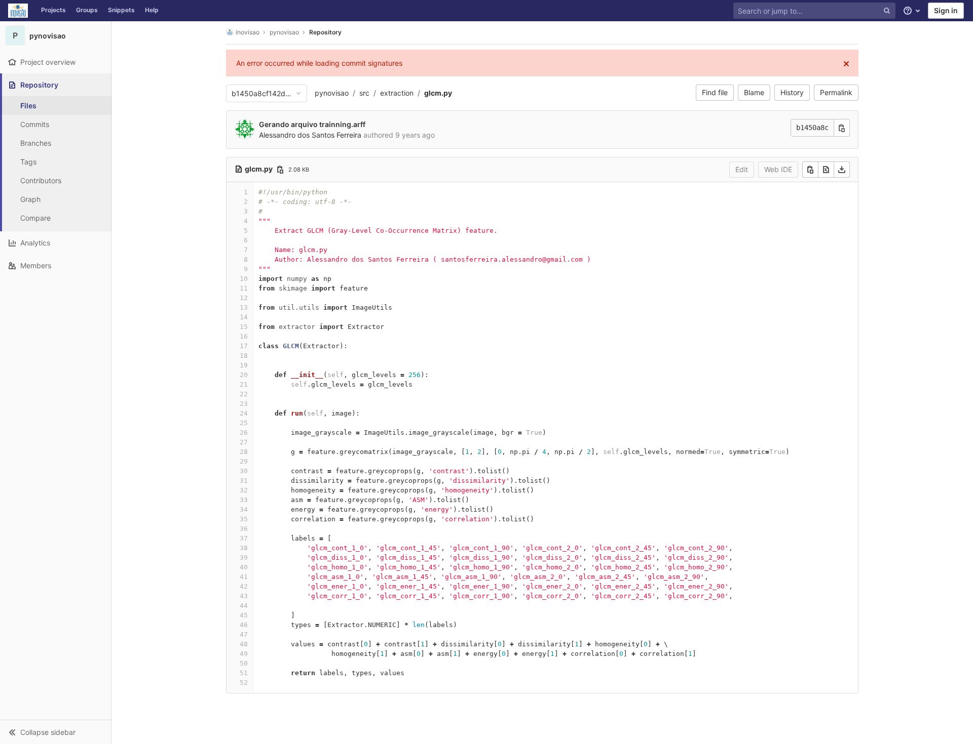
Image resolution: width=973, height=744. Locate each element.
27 (244, 442)
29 (244, 461)
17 (244, 346)
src (364, 93)
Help (152, 10)
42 (244, 586)
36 (244, 528)
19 (244, 365)
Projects (53, 10)
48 (244, 644)
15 (244, 326)
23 (244, 403)
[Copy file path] (280, 169)
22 (244, 394)
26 (244, 432)
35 (244, 519)
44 (244, 605)
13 (244, 307)
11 (244, 288)
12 (244, 298)
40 (244, 567)
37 (244, 538)
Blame (754, 92)
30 (244, 471)
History (792, 92)
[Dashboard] (18, 11)
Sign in (946, 10)
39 (244, 557)
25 (244, 423)
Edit (741, 169)
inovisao (247, 32)
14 (244, 317)
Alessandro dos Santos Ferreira (310, 135)
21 (244, 384)
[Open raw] (826, 169)
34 (244, 509)
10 (244, 278)
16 (244, 336)
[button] (55, 732)
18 (244, 355)
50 (244, 663)
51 (244, 673)
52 (244, 682)
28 (244, 452)
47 (244, 634)
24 (244, 413)
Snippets (121, 10)
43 (244, 596)
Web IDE (778, 169)
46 (244, 625)
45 (244, 615)
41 (244, 577)
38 (244, 548)
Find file (715, 92)
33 (244, 500)
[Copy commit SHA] (842, 128)
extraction (397, 93)
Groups (87, 10)
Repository (325, 32)
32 (244, 490)
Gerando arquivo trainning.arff (312, 124)
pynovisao (332, 93)
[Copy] (810, 169)
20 (244, 375)
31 (244, 480)
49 (244, 653)
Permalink (836, 92)
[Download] (842, 169)
